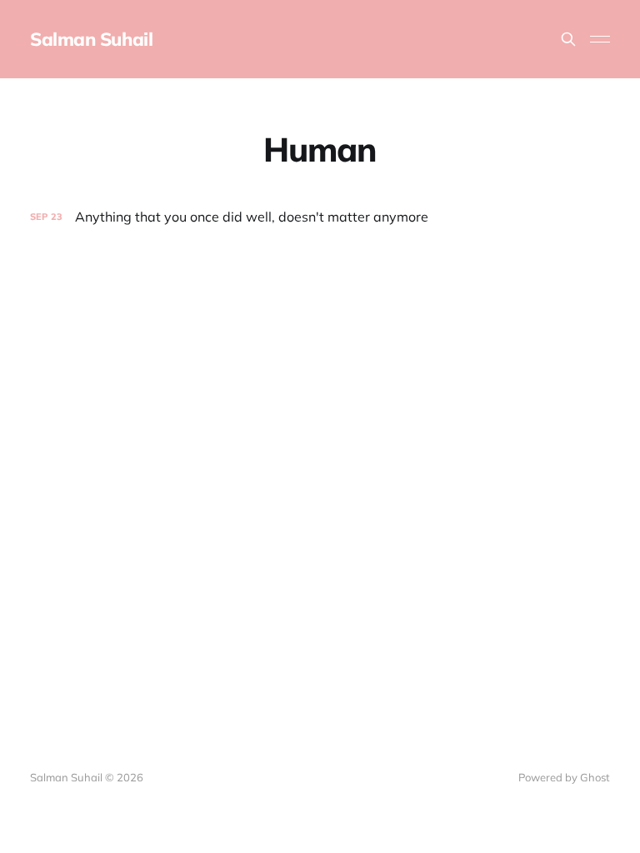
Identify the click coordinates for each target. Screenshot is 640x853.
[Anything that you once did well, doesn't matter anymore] (320, 217)
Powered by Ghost (564, 777)
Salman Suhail (91, 39)
